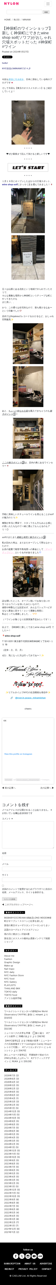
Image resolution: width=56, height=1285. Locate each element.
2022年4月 (9, 1215)
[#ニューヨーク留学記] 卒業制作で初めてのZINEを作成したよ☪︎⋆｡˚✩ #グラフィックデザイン (27, 1058)
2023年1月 (9, 1186)
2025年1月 (9, 1108)
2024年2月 (9, 1144)
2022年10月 (10, 1196)
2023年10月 (10, 1157)
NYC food (9, 978)
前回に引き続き (16, 79)
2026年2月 (9, 1088)
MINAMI (27, 19)
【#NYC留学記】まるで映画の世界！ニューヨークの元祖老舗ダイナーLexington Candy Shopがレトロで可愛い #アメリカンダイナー (28, 1044)
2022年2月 (9, 1222)
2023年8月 (9, 1163)
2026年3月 (9, 1085)
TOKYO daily (10, 991)
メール (5, 864)
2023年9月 (9, 1160)
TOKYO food (10, 995)
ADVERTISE (46, 1264)
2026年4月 (9, 1082)
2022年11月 (10, 1193)
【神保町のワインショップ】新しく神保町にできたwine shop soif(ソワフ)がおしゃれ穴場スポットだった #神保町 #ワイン (27, 37)
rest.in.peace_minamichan (27, 780)
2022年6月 (9, 1209)
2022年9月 (9, 1199)
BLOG (17, 19)
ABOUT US (30, 1264)
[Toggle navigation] (48, 4)
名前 (4, 853)
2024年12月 (10, 1111)
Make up (8, 965)
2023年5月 (9, 1173)
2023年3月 (9, 1180)
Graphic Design (12, 962)
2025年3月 (9, 1101)
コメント (7, 818)
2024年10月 (10, 1118)
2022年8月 (9, 1202)
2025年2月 (9, 1104)
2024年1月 (9, 1147)
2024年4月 (9, 1137)
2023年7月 (9, 1166)
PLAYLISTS (10, 985)
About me (9, 955)
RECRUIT (9, 1269)
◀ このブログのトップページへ (17, 904)
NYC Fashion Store (14, 975)
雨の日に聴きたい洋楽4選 (18, 934)
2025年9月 (9, 1091)
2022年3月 (9, 1219)
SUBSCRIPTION (12, 1264)
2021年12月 (10, 1228)
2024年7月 (9, 1127)
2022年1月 (9, 1225)
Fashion (8, 959)
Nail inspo (9, 968)
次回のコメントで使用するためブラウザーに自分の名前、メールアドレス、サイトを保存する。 (27, 891)
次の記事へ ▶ (47, 787)
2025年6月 (9, 1095)
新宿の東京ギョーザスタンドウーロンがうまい (27, 925)
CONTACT (46, 1269)
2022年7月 (9, 1206)
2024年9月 (9, 1121)
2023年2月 (9, 1183)
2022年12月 (10, 1189)
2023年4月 (9, 1176)
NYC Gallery (10, 982)
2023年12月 (10, 1150)
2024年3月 (9, 1140)
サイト (5, 874)
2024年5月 (9, 1134)
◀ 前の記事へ (9, 787)
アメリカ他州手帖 (13, 998)
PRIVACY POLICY (28, 1269)
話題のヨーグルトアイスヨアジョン (21, 929)
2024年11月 (10, 1114)
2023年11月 (10, 1153)
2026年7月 (9, 1075)
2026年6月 (9, 1078)
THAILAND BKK (12, 988)
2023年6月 (9, 1170)
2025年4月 (9, 1098)
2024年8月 (9, 1124)
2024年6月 (9, 1131)
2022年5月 (9, 1212)
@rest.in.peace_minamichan (30, 697)
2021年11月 (9, 1232)
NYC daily (9, 972)
